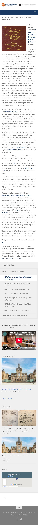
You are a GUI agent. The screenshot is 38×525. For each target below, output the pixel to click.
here (18, 210)
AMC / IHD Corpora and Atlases (14, 272)
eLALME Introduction (15, 150)
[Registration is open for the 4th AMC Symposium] (19, 445)
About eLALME (21, 147)
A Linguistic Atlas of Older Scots (16, 294)
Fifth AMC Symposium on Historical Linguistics (16, 389)
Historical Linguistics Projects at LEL (16, 316)
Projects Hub (8, 265)
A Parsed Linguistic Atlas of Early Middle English (17, 305)
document (5, 212)
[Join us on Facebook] (17, 519)
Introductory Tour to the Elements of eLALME (16, 195)
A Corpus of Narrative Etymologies (17, 290)
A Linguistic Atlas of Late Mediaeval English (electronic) (18, 278)
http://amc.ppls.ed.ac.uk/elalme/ (12, 258)
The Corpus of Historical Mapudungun (18, 310)
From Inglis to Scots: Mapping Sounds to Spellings (18, 299)
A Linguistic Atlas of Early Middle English (17, 284)
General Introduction (10, 111)
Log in (3, 498)
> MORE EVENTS (7, 399)
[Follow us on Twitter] (20, 519)
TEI (14, 163)
